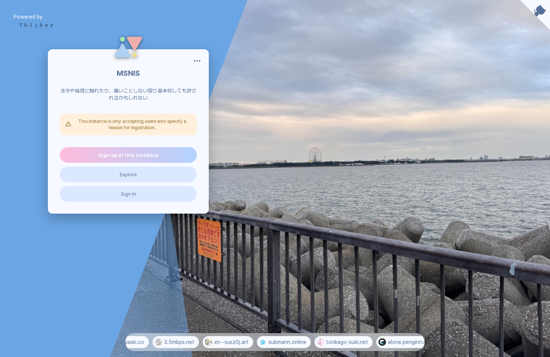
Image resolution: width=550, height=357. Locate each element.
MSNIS (128, 73)
